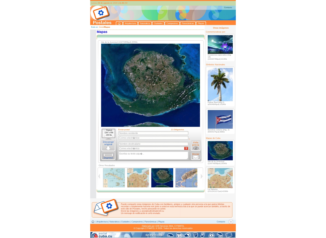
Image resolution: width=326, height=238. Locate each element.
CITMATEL (179, 226)
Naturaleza (114, 222)
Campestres (137, 222)
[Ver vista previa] (196, 145)
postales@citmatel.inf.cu (153, 211)
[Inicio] (119, 23)
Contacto (228, 7)
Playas (161, 222)
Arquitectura (102, 222)
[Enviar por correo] (196, 156)
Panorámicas (151, 222)
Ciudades (125, 222)
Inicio (101, 27)
